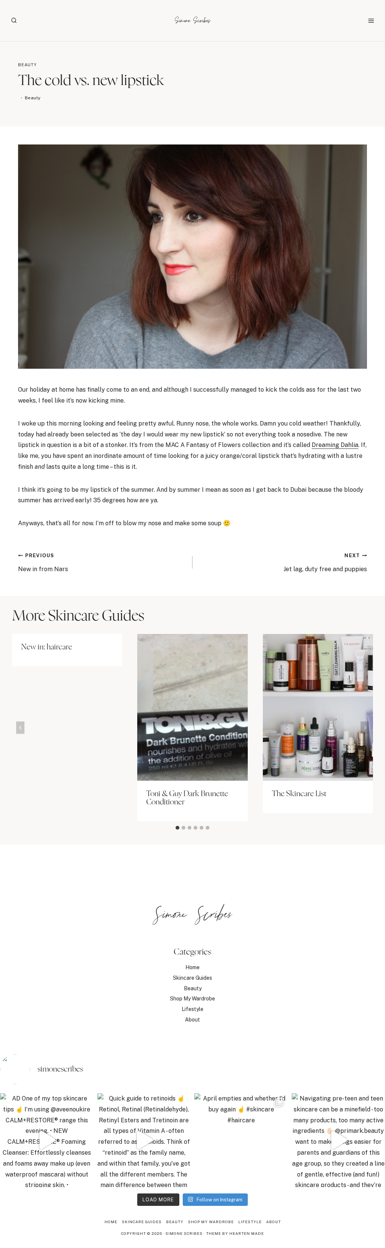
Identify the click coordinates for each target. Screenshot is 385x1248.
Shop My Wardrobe (192, 999)
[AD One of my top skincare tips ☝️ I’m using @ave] (47, 1140)
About (192, 1020)
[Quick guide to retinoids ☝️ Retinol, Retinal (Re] (144, 1140)
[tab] (177, 828)
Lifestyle (192, 1009)
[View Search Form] (14, 20)
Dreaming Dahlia (335, 444)
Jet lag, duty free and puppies (325, 563)
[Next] (365, 728)
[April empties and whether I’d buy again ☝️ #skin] (241, 1140)
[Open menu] (370, 20)
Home (192, 967)
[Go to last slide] (20, 728)
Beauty (27, 64)
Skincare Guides (192, 978)
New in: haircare (46, 647)
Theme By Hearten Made (235, 1233)
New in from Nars (43, 563)
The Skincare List (299, 794)
